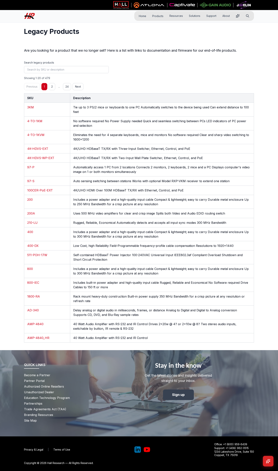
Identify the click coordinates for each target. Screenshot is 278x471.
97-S (30, 181)
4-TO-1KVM (35, 135)
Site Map (30, 420)
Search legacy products (39, 62)
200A (31, 213)
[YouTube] (147, 449)
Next (78, 86)
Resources (176, 15)
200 (30, 199)
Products (157, 16)
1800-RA (33, 296)
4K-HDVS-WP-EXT (40, 158)
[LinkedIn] (137, 449)
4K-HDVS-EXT (37, 149)
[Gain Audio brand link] (215, 5)
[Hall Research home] (31, 16)
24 (67, 86)
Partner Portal (34, 381)
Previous (31, 86)
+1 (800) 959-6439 (235, 444)
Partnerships (33, 403)
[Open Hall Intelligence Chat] (268, 461)
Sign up (178, 394)
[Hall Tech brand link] (121, 5)
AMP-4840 (35, 324)
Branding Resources (38, 415)
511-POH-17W (37, 255)
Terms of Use (61, 449)
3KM (30, 107)
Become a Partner (37, 375)
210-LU (32, 223)
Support (211, 15)
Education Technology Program (47, 398)
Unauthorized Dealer (39, 392)
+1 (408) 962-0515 (237, 448)
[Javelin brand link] (243, 5)
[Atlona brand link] (149, 5)
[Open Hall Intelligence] (238, 15)
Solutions (194, 15)
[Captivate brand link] (182, 5)
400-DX (33, 246)
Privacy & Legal (33, 449)
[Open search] (247, 15)
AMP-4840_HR (38, 338)
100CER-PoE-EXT (40, 190)
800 (30, 269)
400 (30, 232)
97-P (30, 167)
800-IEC (33, 282)
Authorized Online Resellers (44, 386)
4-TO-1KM (34, 121)
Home (142, 16)
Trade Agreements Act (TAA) (45, 409)
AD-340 (33, 310)
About (226, 15)
